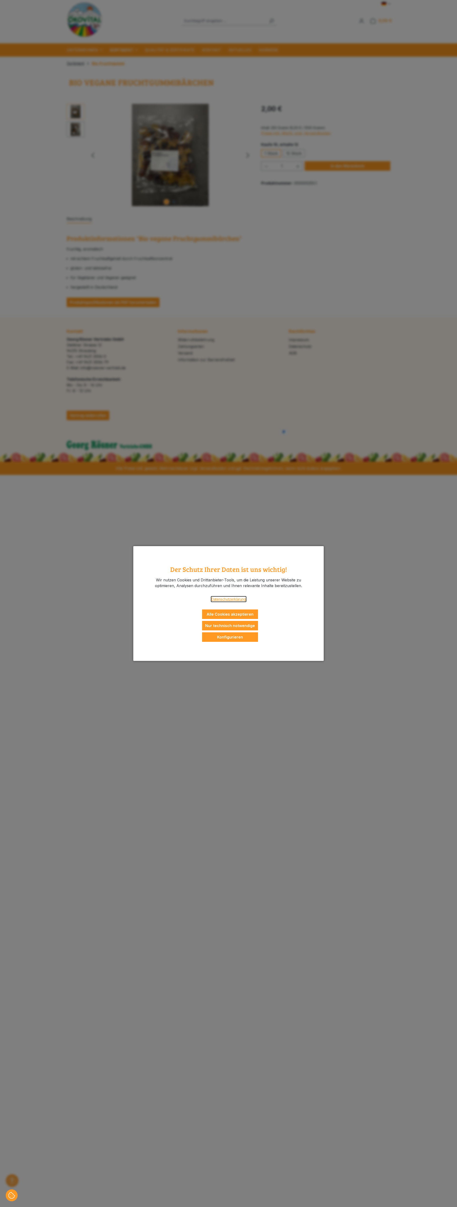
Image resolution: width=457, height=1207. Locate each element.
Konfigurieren (230, 637)
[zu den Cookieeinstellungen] (12, 1195)
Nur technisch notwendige (230, 625)
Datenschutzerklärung (228, 599)
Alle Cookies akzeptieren (230, 614)
